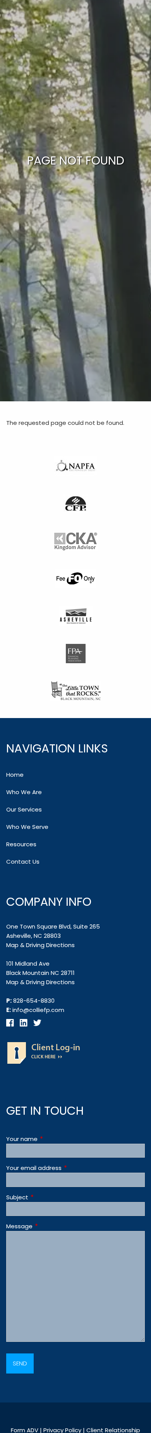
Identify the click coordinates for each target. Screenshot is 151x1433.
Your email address (63, 1168)
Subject (47, 1197)
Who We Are (24, 792)
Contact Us (22, 861)
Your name (51, 1139)
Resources (21, 844)
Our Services (24, 809)
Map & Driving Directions (40, 945)
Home (15, 775)
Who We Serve (27, 827)
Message (49, 1226)
